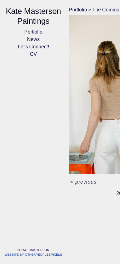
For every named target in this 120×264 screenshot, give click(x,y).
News (33, 39)
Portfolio (33, 32)
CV (33, 54)
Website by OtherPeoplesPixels (33, 254)
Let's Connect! (33, 46)
